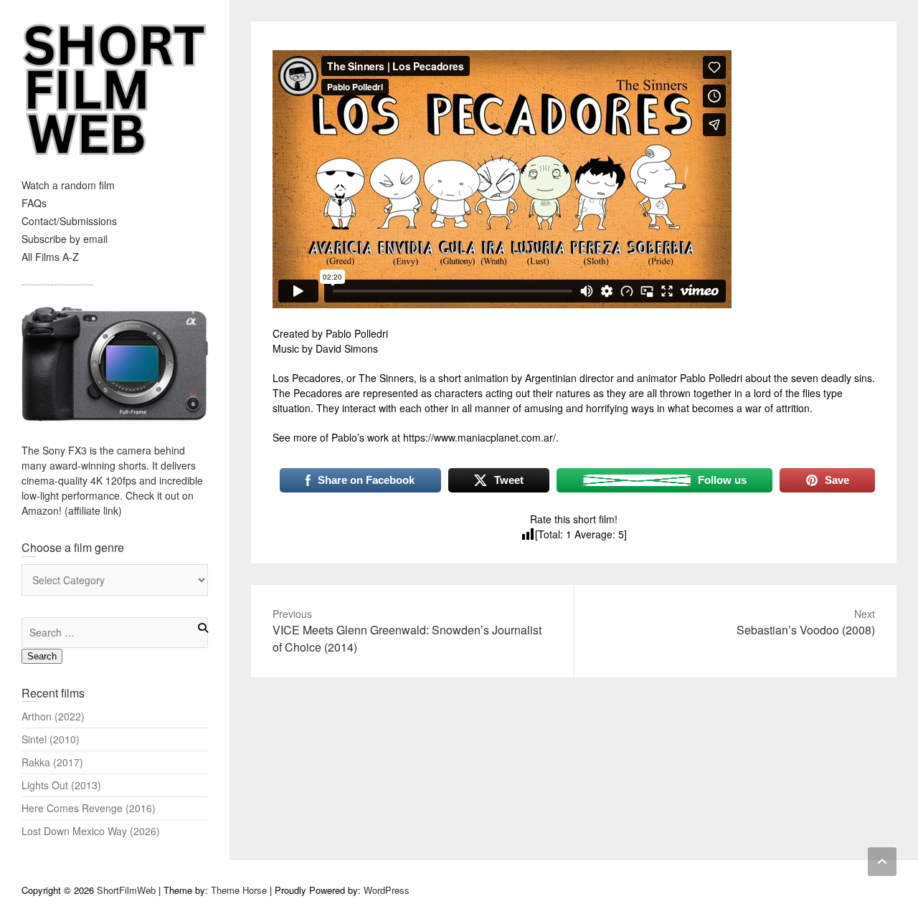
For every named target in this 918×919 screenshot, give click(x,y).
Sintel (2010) (51, 739)
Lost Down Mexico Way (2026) (91, 831)
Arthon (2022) (53, 716)
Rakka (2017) (52, 762)
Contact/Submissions (69, 221)
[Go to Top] (882, 861)
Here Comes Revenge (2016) (89, 808)
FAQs (34, 203)
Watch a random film (68, 185)
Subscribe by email (65, 239)
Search (42, 656)
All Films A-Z (50, 256)
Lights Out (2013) (61, 785)
